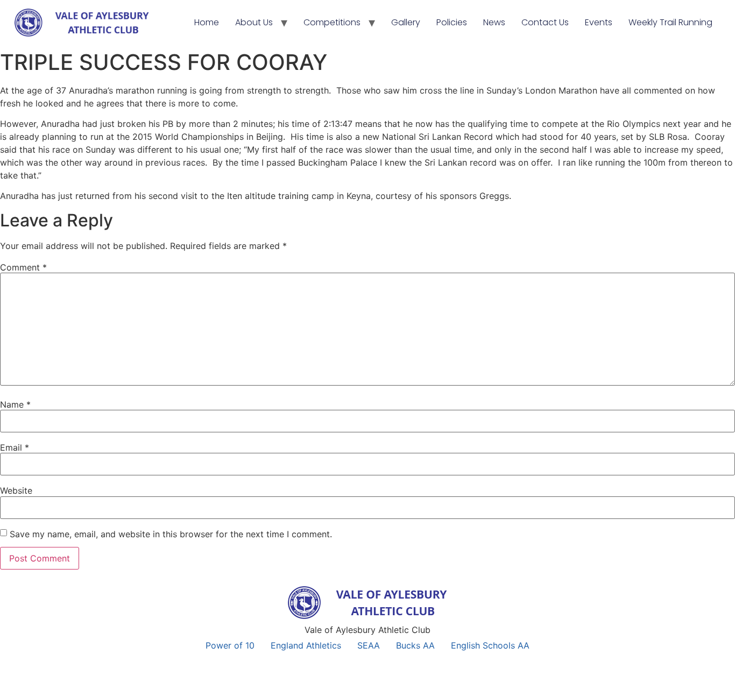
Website (16, 490)
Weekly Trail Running (670, 22)
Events (598, 22)
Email (14, 447)
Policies (451, 22)
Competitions (332, 22)
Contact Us (545, 22)
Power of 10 (230, 645)
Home (206, 22)
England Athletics (306, 645)
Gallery (405, 22)
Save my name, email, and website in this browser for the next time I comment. (171, 534)
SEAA (368, 645)
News (494, 22)
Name (15, 404)
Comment (23, 267)
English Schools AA (490, 645)
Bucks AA (415, 645)
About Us (254, 22)
